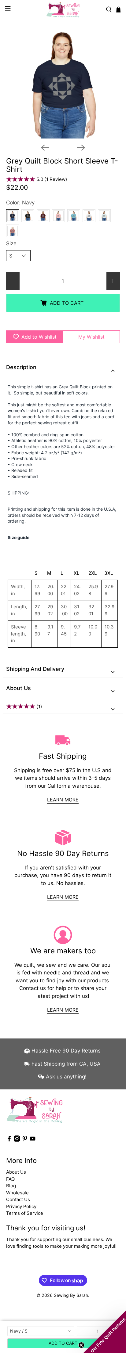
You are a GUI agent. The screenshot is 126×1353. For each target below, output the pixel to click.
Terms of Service (24, 1213)
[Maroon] (43, 215)
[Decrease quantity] (80, 1331)
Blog (11, 1186)
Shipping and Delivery (35, 669)
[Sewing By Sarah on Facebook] (9, 1140)
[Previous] (45, 147)
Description (21, 367)
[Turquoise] (73, 215)
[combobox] (40, 1331)
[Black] (27, 215)
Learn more (63, 800)
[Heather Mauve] (12, 231)
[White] (89, 215)
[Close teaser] (81, 1345)
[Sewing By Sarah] (62, 10)
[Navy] (12, 215)
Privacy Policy (21, 1206)
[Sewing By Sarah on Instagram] (17, 1140)
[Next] (81, 147)
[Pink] (58, 215)
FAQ (10, 1179)
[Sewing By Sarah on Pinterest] (25, 1140)
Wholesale (17, 1193)
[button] (104, 1331)
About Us (18, 688)
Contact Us (18, 1199)
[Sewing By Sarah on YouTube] (32, 1140)
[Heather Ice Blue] (104, 215)
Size (11, 243)
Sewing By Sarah (71, 1295)
